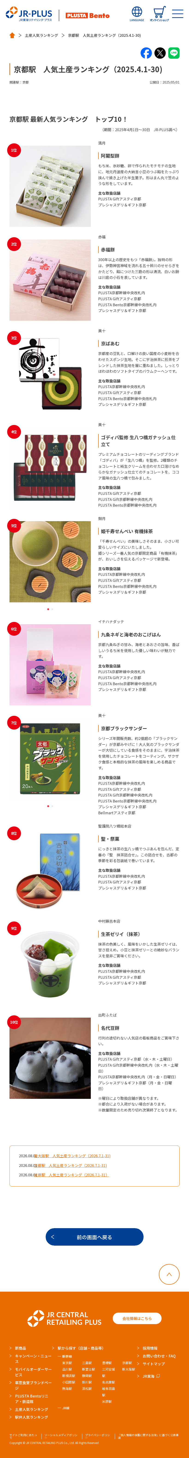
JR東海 (148, 1376)
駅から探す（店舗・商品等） (82, 1348)
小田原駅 (68, 1382)
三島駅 (87, 1362)
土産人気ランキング (41, 35)
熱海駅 (67, 1388)
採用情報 (150, 1348)
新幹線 (67, 1356)
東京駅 (67, 1362)
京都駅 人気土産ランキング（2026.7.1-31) (70, 1165)
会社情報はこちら (137, 1318)
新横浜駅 (68, 1375)
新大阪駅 (128, 1369)
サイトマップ (154, 1363)
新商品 (20, 1348)
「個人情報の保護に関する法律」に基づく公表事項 (148, 1436)
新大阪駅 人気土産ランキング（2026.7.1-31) (72, 1155)
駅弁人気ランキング (31, 1417)
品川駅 (67, 1369)
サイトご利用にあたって (23, 1436)
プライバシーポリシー (97, 1436)
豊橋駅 (107, 1362)
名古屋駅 (108, 1382)
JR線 (65, 1408)
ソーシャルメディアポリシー (60, 1436)
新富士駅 (88, 1369)
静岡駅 (87, 1375)
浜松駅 (87, 1388)
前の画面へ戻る (94, 1237)
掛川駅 (87, 1382)
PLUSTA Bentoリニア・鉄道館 (31, 1398)
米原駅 (107, 1401)
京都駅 (127, 1362)
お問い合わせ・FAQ (159, 1356)
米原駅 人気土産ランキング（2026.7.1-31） (71, 1175)
